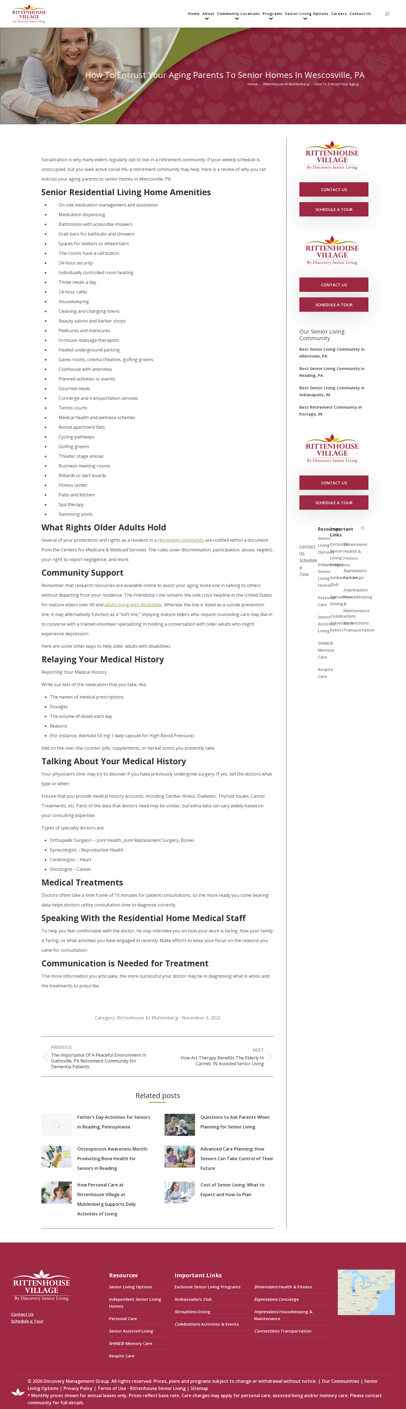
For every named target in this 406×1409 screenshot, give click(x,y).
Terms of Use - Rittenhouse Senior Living (141, 1388)
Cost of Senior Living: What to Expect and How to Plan (233, 1189)
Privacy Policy (78, 1388)
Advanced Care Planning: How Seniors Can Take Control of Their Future (237, 1158)
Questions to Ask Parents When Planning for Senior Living (235, 1122)
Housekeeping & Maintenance (357, 600)
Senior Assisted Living (131, 1331)
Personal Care (123, 1318)
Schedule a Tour (27, 1321)
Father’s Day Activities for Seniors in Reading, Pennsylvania (113, 1122)
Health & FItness (355, 551)
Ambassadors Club (193, 1299)
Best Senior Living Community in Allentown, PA (332, 352)
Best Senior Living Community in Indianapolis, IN (332, 391)
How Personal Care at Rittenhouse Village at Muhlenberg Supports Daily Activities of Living (106, 1199)
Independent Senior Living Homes (135, 1302)
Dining (341, 600)
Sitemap (199, 1388)
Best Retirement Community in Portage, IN (330, 410)
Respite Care (325, 673)
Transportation (359, 626)
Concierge (355, 574)
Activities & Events (342, 623)
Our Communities (340, 1381)
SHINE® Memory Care (130, 1343)
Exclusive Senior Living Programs (340, 554)
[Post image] (56, 1125)
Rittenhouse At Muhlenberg (147, 1018)
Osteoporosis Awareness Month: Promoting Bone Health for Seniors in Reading (112, 1158)
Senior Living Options (130, 1286)
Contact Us (22, 1314)
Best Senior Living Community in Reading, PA (332, 372)
